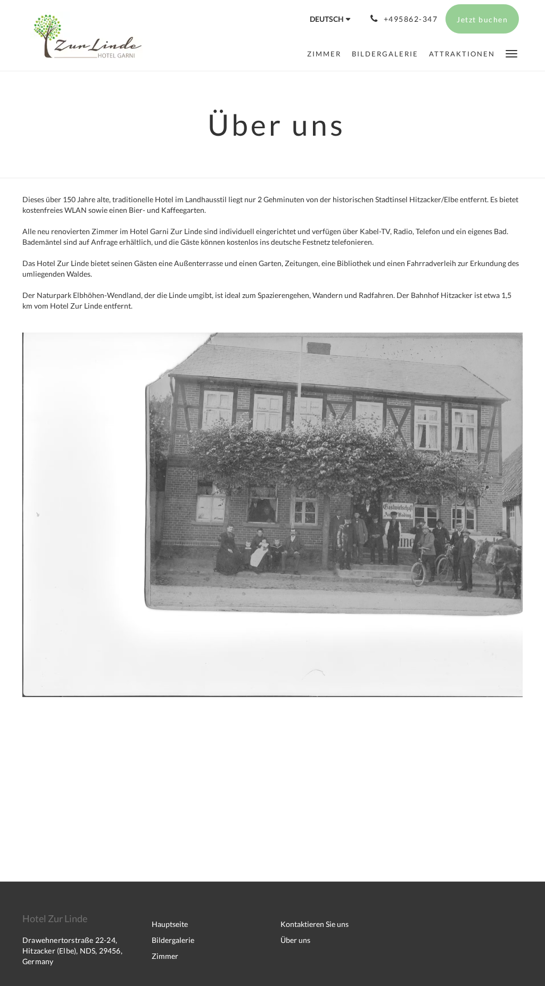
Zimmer (165, 955)
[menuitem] (324, 54)
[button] (511, 53)
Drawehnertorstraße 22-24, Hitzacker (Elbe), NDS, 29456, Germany (72, 950)
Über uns (295, 939)
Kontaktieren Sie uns (314, 924)
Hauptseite (170, 924)
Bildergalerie (173, 939)
